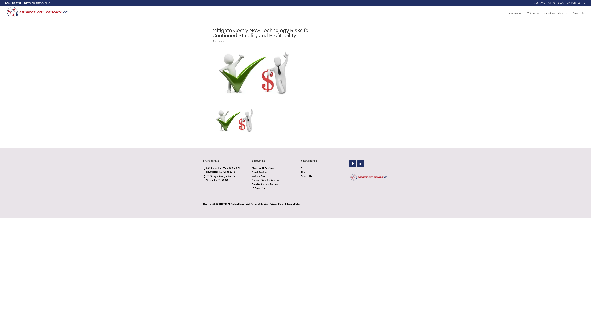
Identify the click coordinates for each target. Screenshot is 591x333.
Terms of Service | (260, 204)
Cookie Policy (293, 204)
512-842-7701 (515, 13)
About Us (562, 13)
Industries (548, 13)
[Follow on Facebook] (352, 163)
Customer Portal (544, 3)
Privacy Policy (277, 204)
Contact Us (578, 13)
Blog (561, 3)
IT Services (532, 13)
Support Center (576, 3)
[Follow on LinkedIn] (360, 163)
